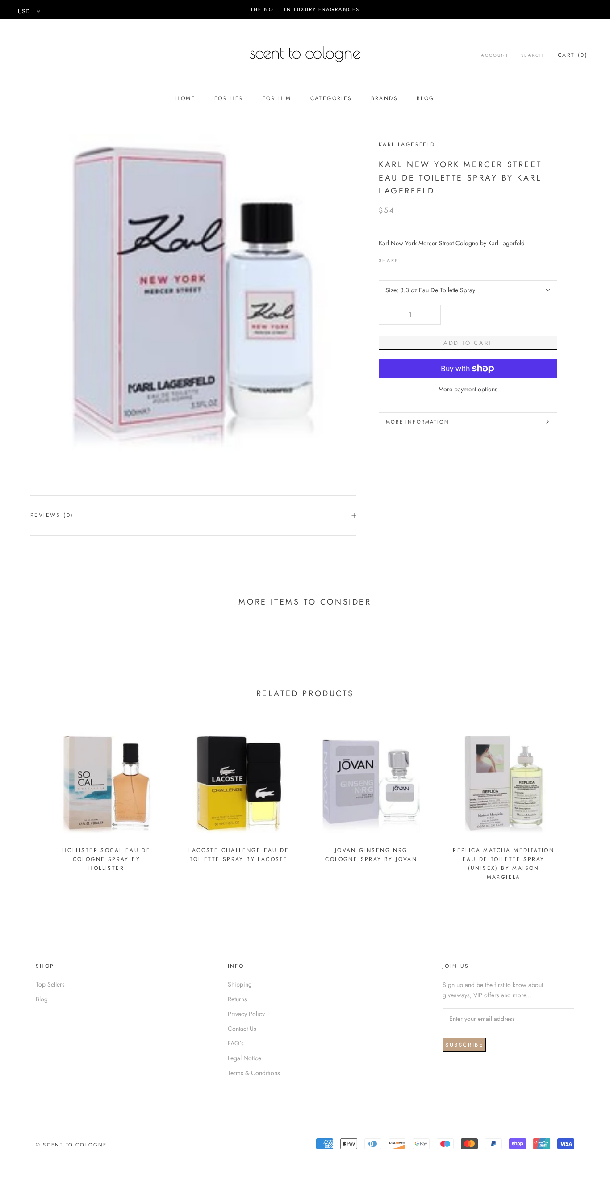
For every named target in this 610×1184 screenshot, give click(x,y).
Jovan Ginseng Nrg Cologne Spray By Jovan (371, 854)
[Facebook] (406, 258)
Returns (237, 999)
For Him (277, 98)
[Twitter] (418, 258)
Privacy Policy (246, 1013)
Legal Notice (244, 1058)
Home (185, 98)
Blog (426, 98)
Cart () (573, 55)
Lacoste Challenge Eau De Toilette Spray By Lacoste (238, 854)
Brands (384, 98)
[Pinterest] (430, 258)
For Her (229, 98)
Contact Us (242, 1028)
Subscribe (464, 1045)
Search (532, 55)
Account (495, 55)
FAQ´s (236, 1043)
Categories (331, 98)
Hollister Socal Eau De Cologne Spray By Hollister (106, 859)
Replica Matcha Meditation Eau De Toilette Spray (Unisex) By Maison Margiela (503, 863)
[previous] (28, 802)
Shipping (240, 984)
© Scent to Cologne (71, 1144)
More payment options (468, 389)
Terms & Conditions (254, 1072)
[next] (582, 802)
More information (417, 421)
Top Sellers (50, 984)
